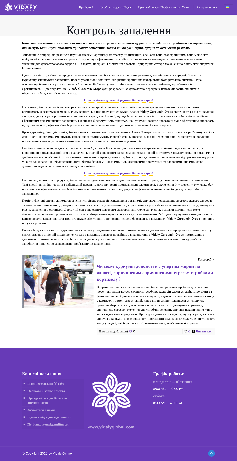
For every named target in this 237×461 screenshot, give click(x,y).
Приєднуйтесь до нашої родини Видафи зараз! (118, 100)
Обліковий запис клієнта (46, 391)
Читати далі (204, 331)
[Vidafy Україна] (20, 7)
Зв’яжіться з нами (41, 410)
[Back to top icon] (211, 453)
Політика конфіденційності (48, 424)
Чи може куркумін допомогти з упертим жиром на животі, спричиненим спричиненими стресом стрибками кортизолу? (155, 272)
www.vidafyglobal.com (111, 427)
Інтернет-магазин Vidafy (45, 383)
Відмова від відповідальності (49, 417)
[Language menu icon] (228, 7)
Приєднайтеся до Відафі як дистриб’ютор (47, 400)
